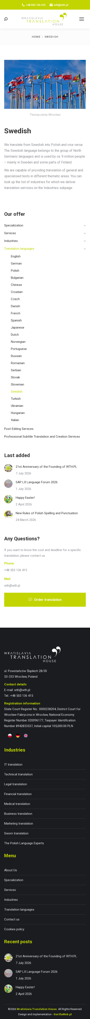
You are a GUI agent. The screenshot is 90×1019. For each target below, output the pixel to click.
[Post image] (8, 468)
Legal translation (15, 784)
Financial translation (18, 794)
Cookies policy (14, 929)
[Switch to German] (18, 736)
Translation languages (19, 909)
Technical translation (18, 774)
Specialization (13, 880)
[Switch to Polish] (10, 736)
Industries (11, 900)
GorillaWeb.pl (63, 1014)
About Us (10, 870)
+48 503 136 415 (35, 4)
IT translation (13, 764)
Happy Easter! (25, 498)
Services (10, 890)
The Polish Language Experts (24, 843)
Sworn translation (16, 833)
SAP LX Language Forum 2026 (37, 482)
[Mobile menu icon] (81, 19)
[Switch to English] (26, 736)
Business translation (18, 814)
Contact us (11, 919)
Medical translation (17, 804)
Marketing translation (18, 823)
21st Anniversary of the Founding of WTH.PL (46, 467)
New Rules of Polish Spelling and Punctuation (47, 513)
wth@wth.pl (61, 4)
